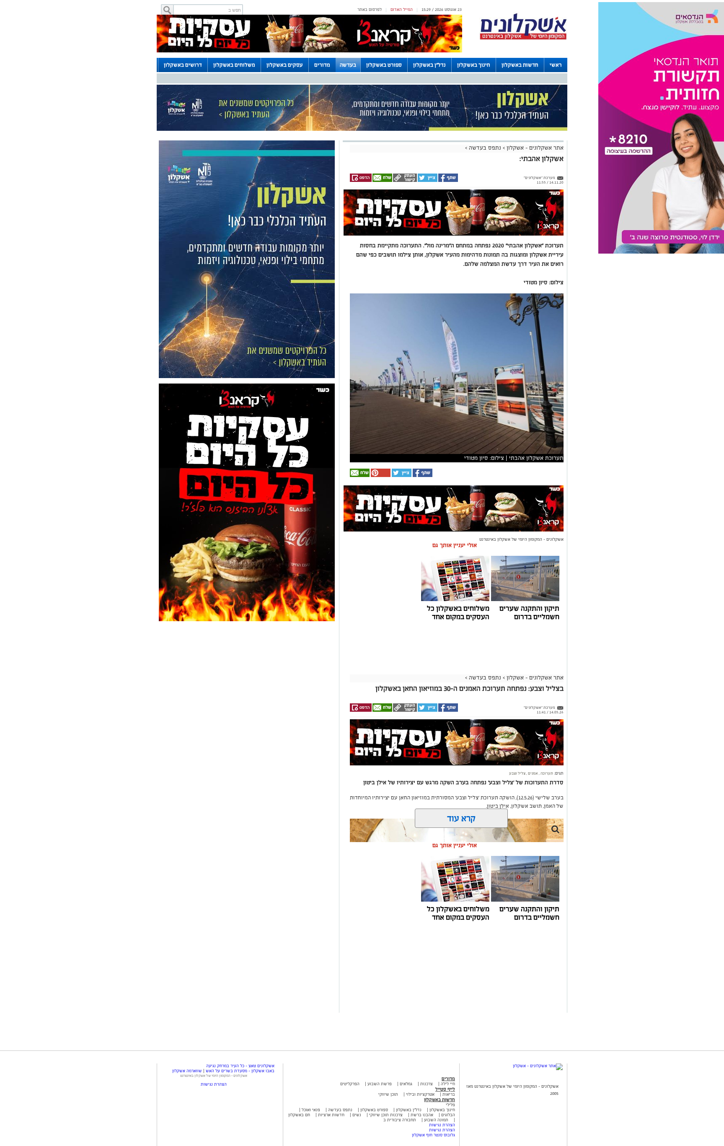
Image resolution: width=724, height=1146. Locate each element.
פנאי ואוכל (311, 1109)
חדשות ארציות (330, 1114)
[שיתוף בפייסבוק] (447, 180)
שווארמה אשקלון (187, 1070)
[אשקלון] (523, 38)
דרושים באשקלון (183, 65)
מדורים (322, 65)
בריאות (448, 1094)
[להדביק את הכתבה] (380, 475)
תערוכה (546, 773)
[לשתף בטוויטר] (427, 180)
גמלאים (406, 1083)
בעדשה (348, 65)
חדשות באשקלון (520, 65)
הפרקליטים (349, 1083)
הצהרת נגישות (442, 1125)
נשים (356, 1114)
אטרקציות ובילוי (420, 1094)
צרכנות (426, 1083)
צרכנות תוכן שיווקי (386, 1114)
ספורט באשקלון (384, 65)
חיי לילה (448, 1083)
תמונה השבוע (436, 1120)
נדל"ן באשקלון (429, 65)
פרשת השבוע (379, 1083)
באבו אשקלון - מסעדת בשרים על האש (240, 1070)
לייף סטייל (445, 1089)
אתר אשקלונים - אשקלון (534, 147)
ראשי (556, 65)
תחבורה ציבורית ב (399, 1120)
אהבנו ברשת (422, 1114)
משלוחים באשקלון (234, 65)
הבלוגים (448, 1114)
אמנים (532, 773)
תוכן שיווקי (388, 1094)
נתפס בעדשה (484, 147)
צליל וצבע (517, 773)
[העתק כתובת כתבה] (404, 180)
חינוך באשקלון (473, 65)
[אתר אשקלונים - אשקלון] (538, 1065)
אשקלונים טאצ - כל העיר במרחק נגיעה (240, 1065)
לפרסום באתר (369, 9)
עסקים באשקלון (284, 65)
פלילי (450, 1104)
